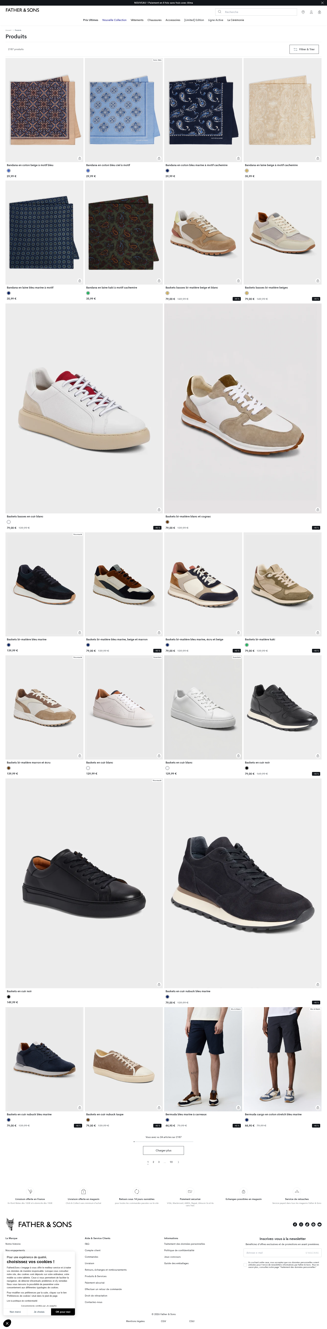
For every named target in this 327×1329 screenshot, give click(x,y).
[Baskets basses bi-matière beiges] (283, 235)
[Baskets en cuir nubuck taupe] (124, 1061)
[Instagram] (301, 1224)
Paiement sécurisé (95, 1282)
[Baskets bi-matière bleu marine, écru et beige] (203, 586)
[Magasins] (303, 12)
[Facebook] (295, 1224)
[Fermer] (322, 2)
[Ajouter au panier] (79, 158)
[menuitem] (90, 20)
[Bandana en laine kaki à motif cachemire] (124, 235)
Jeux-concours (172, 1256)
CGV (163, 1321)
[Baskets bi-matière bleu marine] (44, 586)
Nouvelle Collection (114, 20)
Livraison (89, 1263)
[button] (7, 1323)
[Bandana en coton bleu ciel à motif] (124, 112)
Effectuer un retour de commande (103, 1289)
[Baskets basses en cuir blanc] (84, 410)
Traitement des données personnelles (184, 1243)
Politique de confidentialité (179, 1250)
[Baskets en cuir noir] (283, 709)
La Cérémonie (235, 20)
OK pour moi (63, 1311)
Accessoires (173, 20)
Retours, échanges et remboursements (106, 1269)
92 (171, 1162)
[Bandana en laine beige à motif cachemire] (283, 112)
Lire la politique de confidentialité (22, 1301)
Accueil (8, 30)
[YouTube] (319, 1224)
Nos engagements (15, 1250)
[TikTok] (307, 1224)
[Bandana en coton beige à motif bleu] (44, 112)
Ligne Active (215, 20)
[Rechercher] (219, 11)
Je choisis (39, 1311)
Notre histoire (13, 1243)
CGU (191, 1321)
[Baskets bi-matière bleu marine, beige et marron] (124, 586)
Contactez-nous (93, 1302)
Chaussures (154, 20)
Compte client (92, 1250)
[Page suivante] (178, 1161)
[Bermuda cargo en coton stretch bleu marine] (283, 1061)
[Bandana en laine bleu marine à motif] (44, 235)
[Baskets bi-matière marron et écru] (44, 709)
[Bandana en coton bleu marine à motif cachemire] (203, 112)
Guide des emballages (176, 1263)
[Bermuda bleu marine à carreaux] (203, 1061)
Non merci (15, 1311)
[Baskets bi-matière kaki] (283, 586)
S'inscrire (312, 1252)
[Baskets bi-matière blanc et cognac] (243, 410)
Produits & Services (95, 1276)
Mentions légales (135, 1321)
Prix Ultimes (90, 20)
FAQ (87, 1243)
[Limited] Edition (194, 20)
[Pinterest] (313, 1224)
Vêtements (137, 20)
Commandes (91, 1256)
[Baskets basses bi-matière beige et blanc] (203, 235)
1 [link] (148, 1162)
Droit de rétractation (96, 1295)
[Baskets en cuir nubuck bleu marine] (243, 885)
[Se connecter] (311, 12)
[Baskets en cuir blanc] (124, 709)
